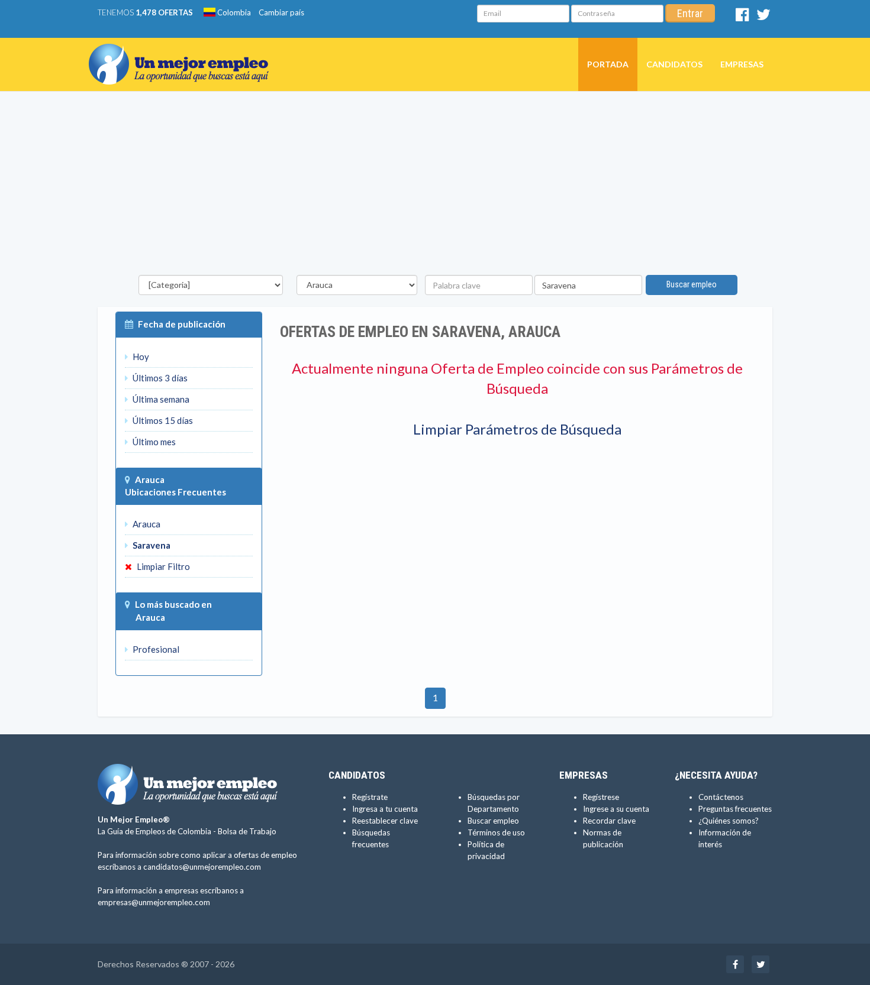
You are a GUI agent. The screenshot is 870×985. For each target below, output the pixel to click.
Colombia (233, 12)
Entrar (690, 13)
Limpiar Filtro (162, 566)
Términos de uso (496, 832)
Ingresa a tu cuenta (385, 809)
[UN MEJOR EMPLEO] (183, 52)
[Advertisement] (435, 186)
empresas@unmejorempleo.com (154, 902)
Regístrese (601, 797)
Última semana (160, 399)
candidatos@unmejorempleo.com (202, 866)
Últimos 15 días (162, 420)
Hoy (140, 356)
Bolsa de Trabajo (247, 831)
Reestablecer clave (385, 820)
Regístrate (370, 797)
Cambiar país (281, 12)
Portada (608, 64)
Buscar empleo (691, 284)
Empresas (741, 64)
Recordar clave (609, 820)
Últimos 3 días (159, 377)
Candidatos (674, 64)
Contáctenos (720, 797)
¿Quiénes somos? (728, 820)
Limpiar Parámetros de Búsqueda (517, 429)
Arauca (150, 479)
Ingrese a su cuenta (616, 809)
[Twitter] (763, 17)
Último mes (153, 441)
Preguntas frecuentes (735, 809)
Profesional (155, 649)
